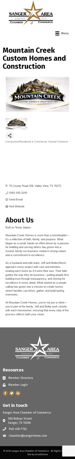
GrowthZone (41, 454)
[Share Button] (9, 135)
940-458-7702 (18, 429)
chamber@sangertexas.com (28, 435)
